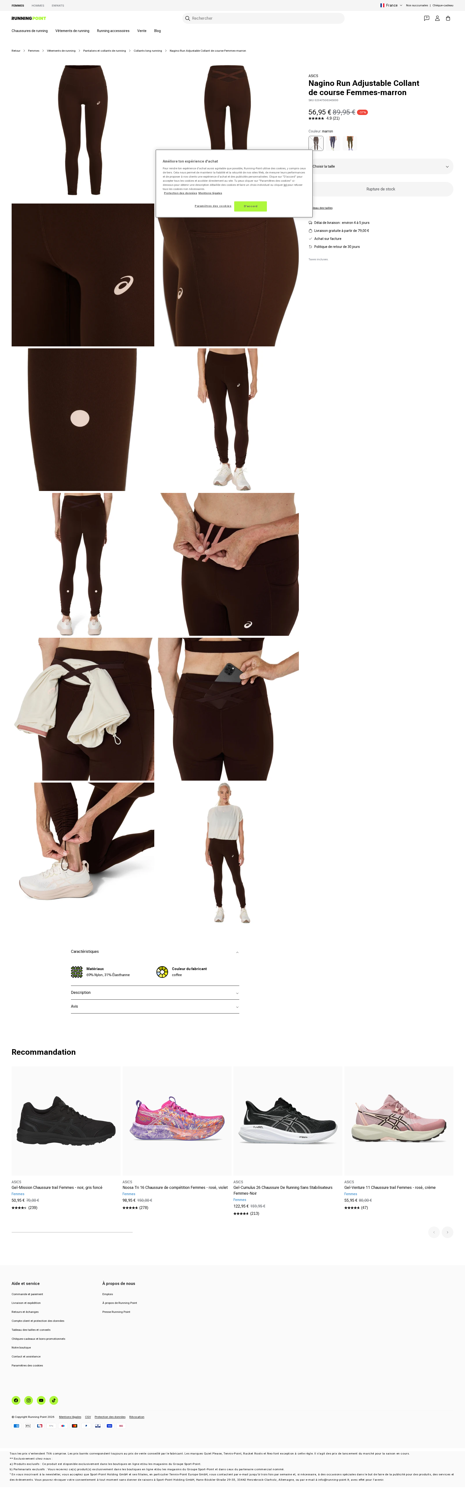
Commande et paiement (27, 1294)
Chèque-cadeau (443, 5)
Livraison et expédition (26, 1303)
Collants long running (148, 50)
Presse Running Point (116, 1312)
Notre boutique (21, 1347)
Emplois (107, 1294)
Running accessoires (113, 31)
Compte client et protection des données (38, 1321)
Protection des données (110, 1417)
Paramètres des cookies (27, 1365)
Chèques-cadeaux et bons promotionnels (38, 1338)
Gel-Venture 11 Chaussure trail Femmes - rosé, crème (390, 1187)
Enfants (58, 5)
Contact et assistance (26, 1356)
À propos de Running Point (119, 1303)
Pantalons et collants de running (104, 50)
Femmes (18, 5)
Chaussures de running (30, 31)
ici (285, 185)
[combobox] (263, 18)
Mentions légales (70, 1417)
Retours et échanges (25, 1312)
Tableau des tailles (321, 208)
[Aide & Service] (426, 18)
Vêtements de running (72, 31)
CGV (88, 1417)
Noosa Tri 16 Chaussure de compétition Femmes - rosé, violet (175, 1187)
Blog (157, 31)
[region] (234, 183)
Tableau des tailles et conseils (31, 1330)
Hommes (38, 5)
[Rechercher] (187, 18)
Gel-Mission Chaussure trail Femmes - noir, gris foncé (57, 1187)
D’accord (250, 206)
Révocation (136, 1417)
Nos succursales (417, 5)
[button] (434, 1232)
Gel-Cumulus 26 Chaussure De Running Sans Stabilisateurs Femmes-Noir (283, 1190)
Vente (142, 31)
